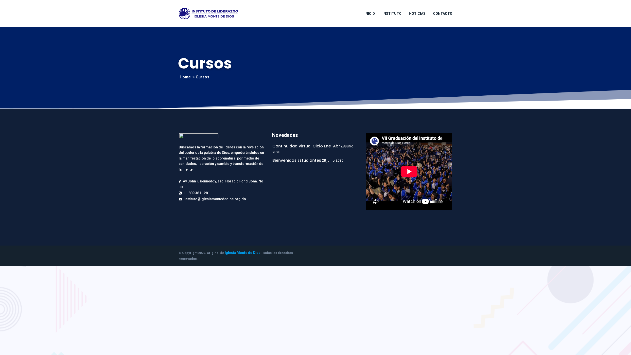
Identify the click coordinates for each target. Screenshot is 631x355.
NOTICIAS (417, 14)
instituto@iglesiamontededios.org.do (215, 199)
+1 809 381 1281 (197, 193)
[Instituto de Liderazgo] (208, 13)
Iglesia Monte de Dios (243, 253)
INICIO (370, 14)
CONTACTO (442, 14)
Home (185, 77)
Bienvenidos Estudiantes (296, 160)
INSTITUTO (392, 14)
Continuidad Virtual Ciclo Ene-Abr (306, 146)
